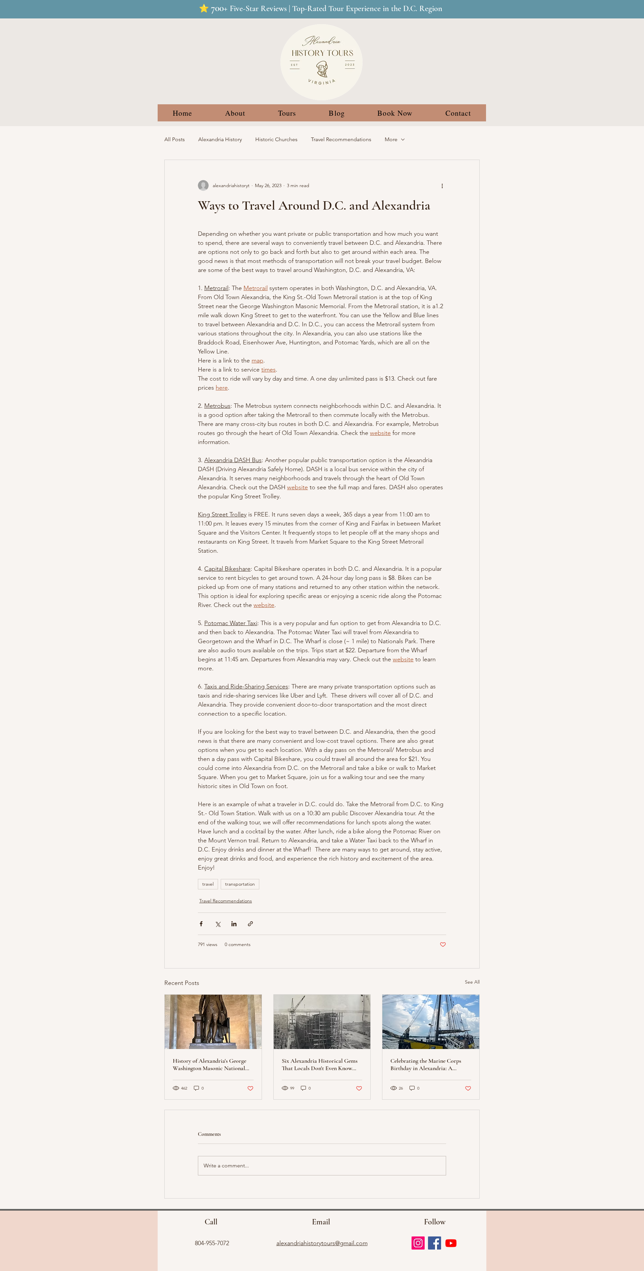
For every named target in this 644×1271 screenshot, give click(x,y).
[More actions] (442, 185)
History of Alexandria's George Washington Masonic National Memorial (209, 1064)
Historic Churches (276, 139)
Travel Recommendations (341, 139)
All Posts (174, 139)
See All (472, 982)
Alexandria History (220, 139)
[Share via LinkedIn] (234, 924)
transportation (240, 884)
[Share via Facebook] (201, 924)
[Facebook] (434, 1243)
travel (208, 884)
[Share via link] (250, 924)
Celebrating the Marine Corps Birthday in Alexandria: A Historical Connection (425, 1064)
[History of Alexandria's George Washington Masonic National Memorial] (213, 1022)
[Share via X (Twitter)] (217, 924)
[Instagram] (418, 1243)
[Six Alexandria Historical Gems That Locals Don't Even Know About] (322, 1022)
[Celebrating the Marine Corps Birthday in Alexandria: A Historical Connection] (430, 1022)
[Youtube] (451, 1243)
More (391, 139)
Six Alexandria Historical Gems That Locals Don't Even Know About (320, 1064)
